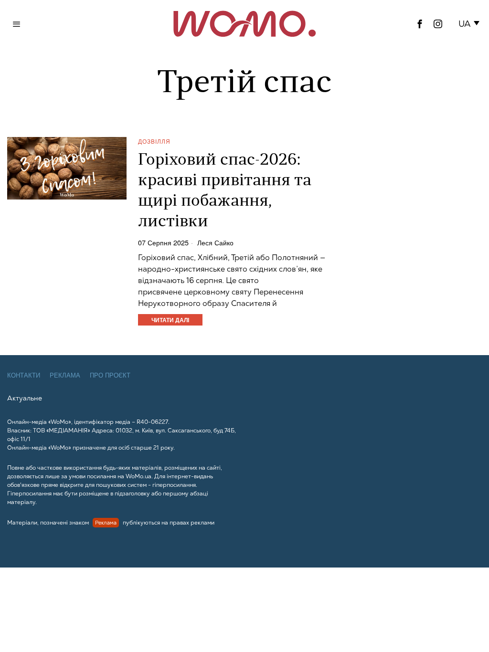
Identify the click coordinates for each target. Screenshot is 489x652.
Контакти (23, 375)
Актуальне (24, 398)
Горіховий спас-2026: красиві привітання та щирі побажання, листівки (224, 191)
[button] (470, 24)
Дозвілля (154, 141)
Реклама (65, 375)
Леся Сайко (215, 242)
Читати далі (170, 319)
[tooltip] (419, 24)
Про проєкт (110, 375)
